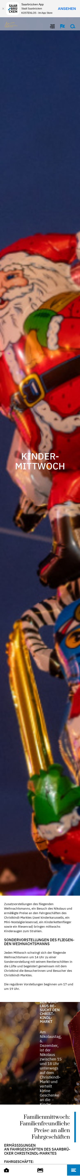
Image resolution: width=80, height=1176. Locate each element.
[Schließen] (3, 8)
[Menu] (73, 1170)
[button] (60, 26)
